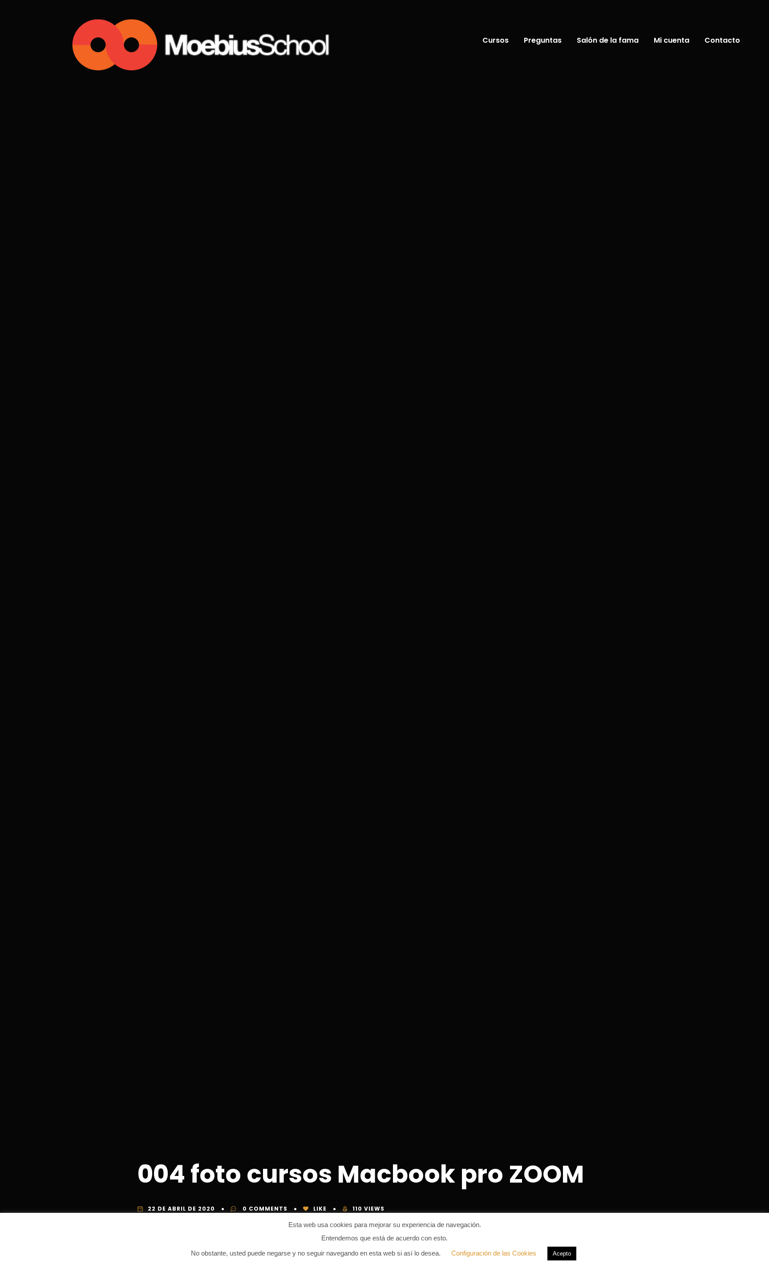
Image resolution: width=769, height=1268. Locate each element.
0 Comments (264, 1208)
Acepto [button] (562, 1253)
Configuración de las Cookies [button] (493, 1253)
